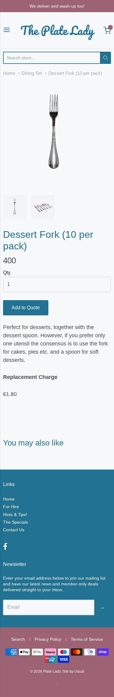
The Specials (15, 522)
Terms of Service (87, 639)
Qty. (7, 272)
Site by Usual (73, 671)
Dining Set (32, 73)
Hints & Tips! (15, 514)
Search (18, 639)
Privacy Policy (48, 639)
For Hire (11, 506)
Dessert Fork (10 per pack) (75, 73)
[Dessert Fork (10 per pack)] (57, 134)
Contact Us (13, 529)
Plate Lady (51, 671)
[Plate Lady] (57, 30)
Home (9, 73)
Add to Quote (26, 307)
